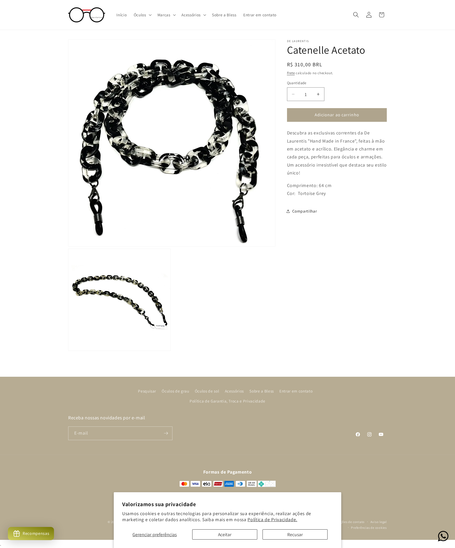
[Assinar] (166, 433)
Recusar (295, 534)
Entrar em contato (296, 391)
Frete (291, 73)
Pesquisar (147, 391)
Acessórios (234, 391)
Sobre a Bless (261, 391)
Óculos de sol (207, 391)
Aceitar (224, 534)
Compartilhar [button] (304, 211)
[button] (142, 15)
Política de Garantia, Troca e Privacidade (227, 401)
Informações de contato (347, 522)
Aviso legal (378, 522)
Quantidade (296, 82)
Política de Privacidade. (272, 519)
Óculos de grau (175, 391)
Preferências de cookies (369, 528)
